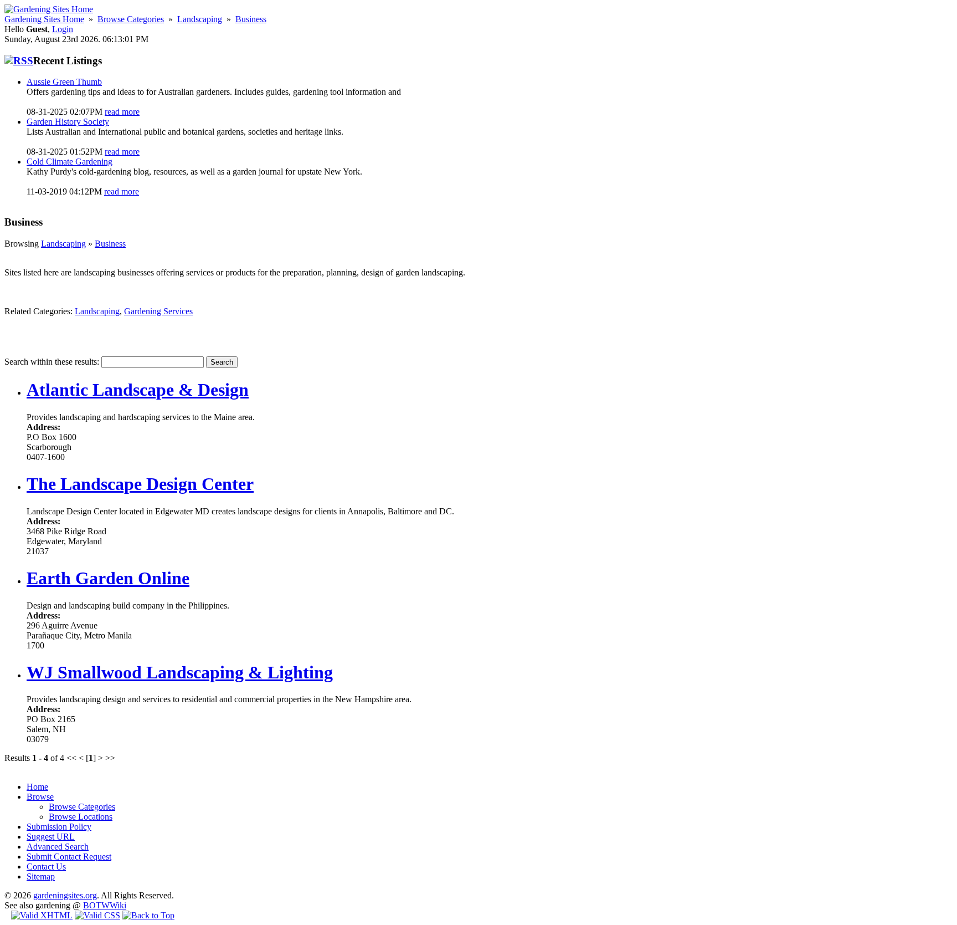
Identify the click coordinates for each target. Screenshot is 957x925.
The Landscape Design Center (140, 484)
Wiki (118, 905)
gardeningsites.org (65, 895)
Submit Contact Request (69, 856)
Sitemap (41, 876)
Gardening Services (158, 311)
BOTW (96, 905)
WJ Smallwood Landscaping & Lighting (180, 672)
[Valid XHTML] (42, 915)
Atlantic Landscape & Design (138, 390)
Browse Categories (130, 19)
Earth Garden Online (108, 578)
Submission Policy (59, 826)
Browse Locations (80, 816)
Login (62, 29)
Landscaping (199, 19)
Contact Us (46, 866)
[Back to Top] (148, 915)
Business (250, 19)
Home (37, 786)
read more (122, 111)
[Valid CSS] (97, 915)
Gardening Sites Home (44, 19)
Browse (40, 796)
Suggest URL (51, 836)
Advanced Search (58, 846)
